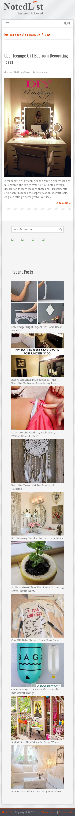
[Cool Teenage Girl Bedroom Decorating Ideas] (37, 128)
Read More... (63, 202)
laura (9, 72)
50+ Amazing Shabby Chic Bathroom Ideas (37, 538)
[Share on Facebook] (25, 243)
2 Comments (41, 72)
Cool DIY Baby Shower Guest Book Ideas (35, 640)
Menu (67, 23)
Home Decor (24, 72)
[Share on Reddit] (46, 243)
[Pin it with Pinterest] (15, 243)
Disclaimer (47, 812)
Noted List (8, 812)
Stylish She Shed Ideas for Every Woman (36, 742)
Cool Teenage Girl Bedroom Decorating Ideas (36, 58)
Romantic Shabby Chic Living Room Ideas (36, 791)
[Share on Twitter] (36, 243)
